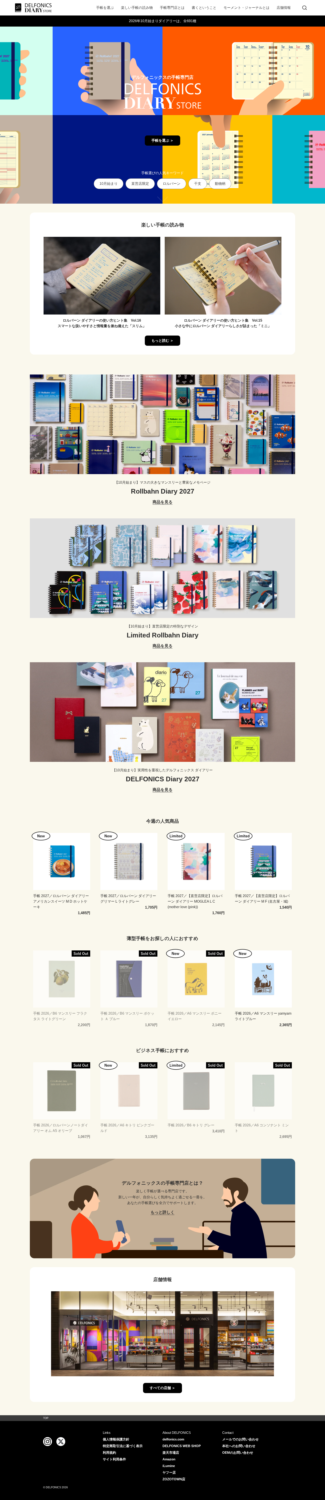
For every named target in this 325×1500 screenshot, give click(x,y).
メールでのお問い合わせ (240, 1439)
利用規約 (109, 1452)
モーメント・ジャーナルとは (247, 8)
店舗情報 (284, 8)
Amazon (168, 1459)
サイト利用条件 (114, 1459)
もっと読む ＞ (162, 340)
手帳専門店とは (172, 8)
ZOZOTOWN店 (173, 1479)
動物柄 (220, 183)
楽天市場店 (170, 1452)
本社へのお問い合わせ (238, 1446)
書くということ (204, 8)
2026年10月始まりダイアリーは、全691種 (162, 21)
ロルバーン (171, 183)
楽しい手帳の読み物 (137, 8)
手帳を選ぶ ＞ (162, 140)
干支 (197, 183)
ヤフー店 (169, 1472)
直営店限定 (140, 183)
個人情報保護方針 (116, 1439)
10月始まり (108, 183)
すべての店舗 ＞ (162, 1388)
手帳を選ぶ (105, 8)
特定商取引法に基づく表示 (123, 1446)
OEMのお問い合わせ (237, 1452)
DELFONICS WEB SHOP (181, 1446)
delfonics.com (173, 1439)
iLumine (168, 1466)
